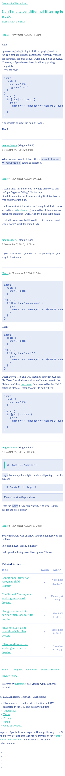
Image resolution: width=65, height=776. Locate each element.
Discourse (20, 683)
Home (5, 669)
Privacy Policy (9, 675)
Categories (17, 669)
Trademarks (9, 710)
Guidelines (32, 669)
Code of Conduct (12, 725)
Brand (6, 721)
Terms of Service (50, 669)
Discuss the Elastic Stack (15, 3)
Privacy (7, 718)
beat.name (22, 210)
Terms (6, 714)
